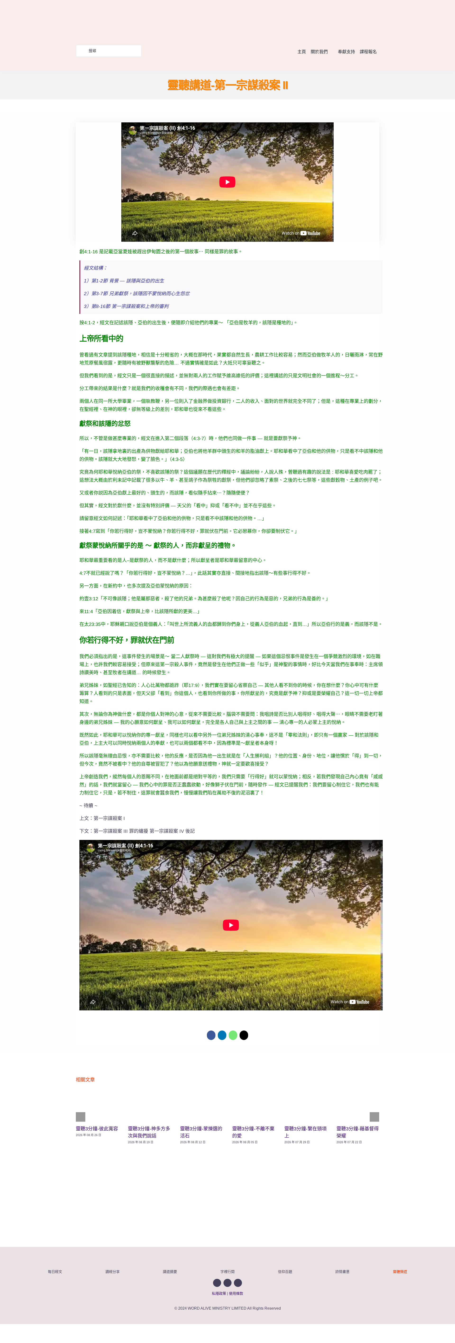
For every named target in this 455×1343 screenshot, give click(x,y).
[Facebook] (211, 1035)
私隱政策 (219, 1293)
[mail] (377, 19)
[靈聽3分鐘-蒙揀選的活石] (201, 1105)
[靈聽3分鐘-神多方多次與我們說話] (149, 1105)
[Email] (243, 1035)
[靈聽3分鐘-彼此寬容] (97, 1105)
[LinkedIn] (222, 1035)
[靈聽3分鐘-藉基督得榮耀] (358, 1105)
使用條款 (236, 1293)
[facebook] (358, 19)
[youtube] (367, 19)
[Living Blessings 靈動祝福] (118, 4)
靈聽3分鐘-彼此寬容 (97, 1128)
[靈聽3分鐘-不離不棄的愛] (253, 1105)
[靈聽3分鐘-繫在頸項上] (305, 1105)
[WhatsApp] (233, 1035)
